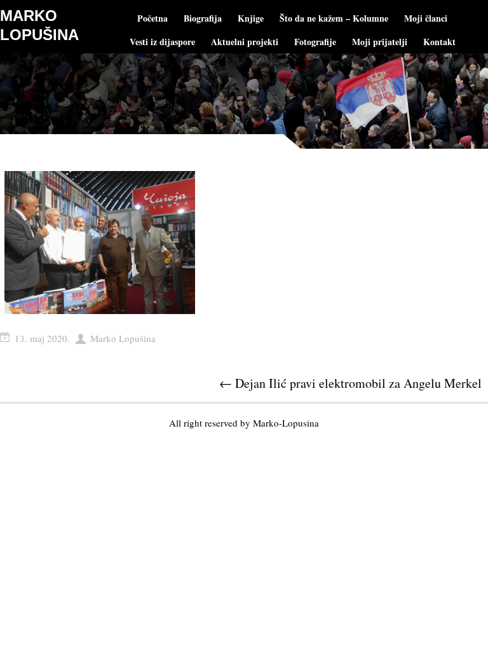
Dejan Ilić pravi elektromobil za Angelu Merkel (350, 383)
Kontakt (439, 41)
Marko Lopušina (123, 338)
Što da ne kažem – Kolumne (334, 18)
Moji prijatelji (379, 41)
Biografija (203, 18)
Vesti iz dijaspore (162, 41)
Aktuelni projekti (244, 41)
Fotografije (315, 41)
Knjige (251, 18)
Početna (152, 18)
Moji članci (425, 18)
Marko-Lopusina (286, 422)
